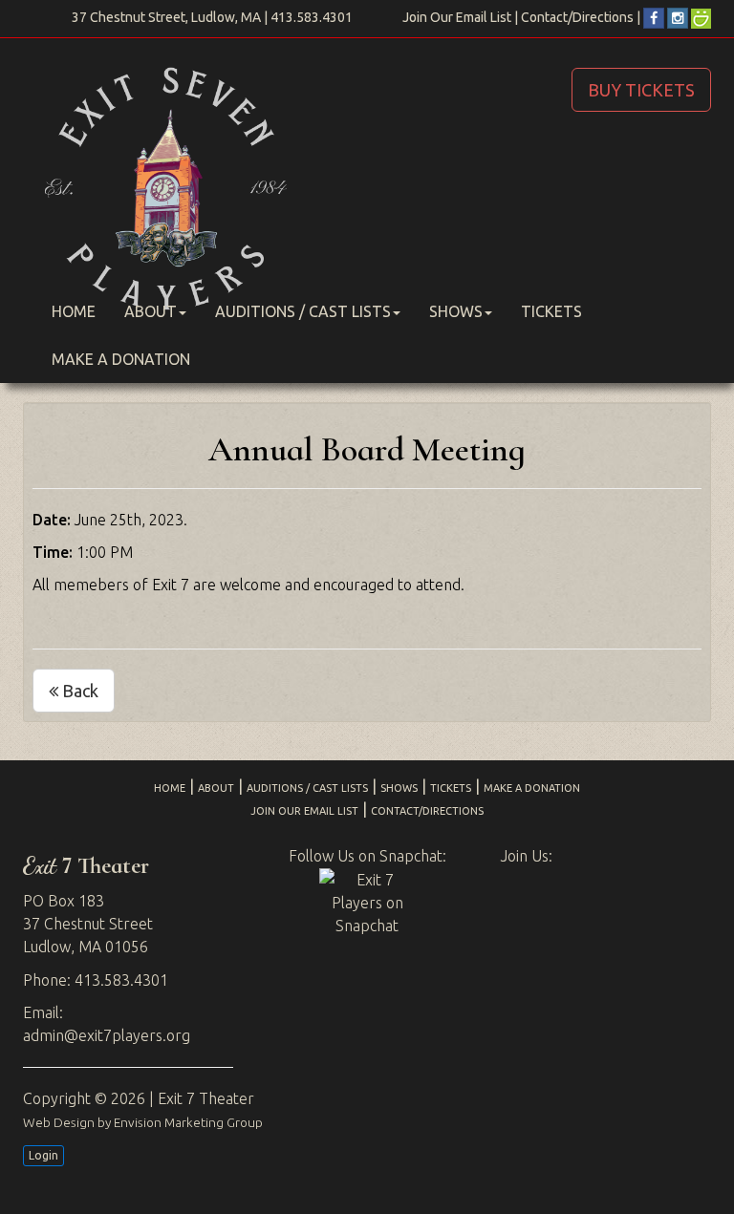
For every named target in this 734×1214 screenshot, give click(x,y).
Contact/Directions (577, 17)
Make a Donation (121, 359)
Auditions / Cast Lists (303, 311)
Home (74, 311)
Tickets (551, 311)
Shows (456, 311)
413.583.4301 (311, 17)
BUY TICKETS (641, 89)
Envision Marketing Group (188, 1122)
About (150, 311)
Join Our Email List (456, 17)
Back (78, 690)
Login (43, 1155)
